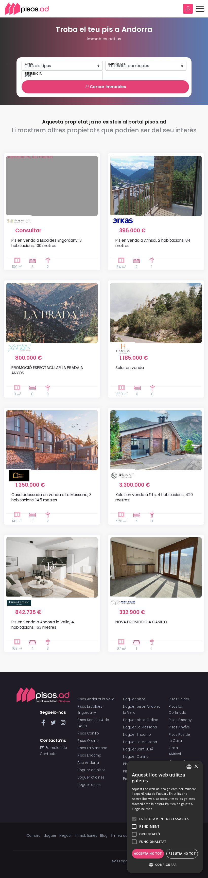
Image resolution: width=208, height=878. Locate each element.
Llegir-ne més (142, 809)
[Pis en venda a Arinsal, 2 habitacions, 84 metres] (156, 186)
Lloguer (50, 835)
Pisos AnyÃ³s (179, 727)
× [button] (196, 766)
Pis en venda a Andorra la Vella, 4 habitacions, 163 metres (42, 624)
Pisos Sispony (180, 720)
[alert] (165, 817)
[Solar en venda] (156, 313)
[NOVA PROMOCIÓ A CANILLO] (156, 567)
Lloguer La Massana (140, 727)
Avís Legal (120, 861)
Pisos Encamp (89, 755)
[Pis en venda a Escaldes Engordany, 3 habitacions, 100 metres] (52, 186)
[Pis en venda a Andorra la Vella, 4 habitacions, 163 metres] (52, 567)
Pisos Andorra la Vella (95, 699)
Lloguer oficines (91, 777)
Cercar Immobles (107, 87)
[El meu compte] (188, 9)
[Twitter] (54, 724)
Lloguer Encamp (137, 734)
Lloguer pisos (134, 699)
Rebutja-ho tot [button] (182, 853)
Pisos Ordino (88, 740)
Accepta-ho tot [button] (148, 853)
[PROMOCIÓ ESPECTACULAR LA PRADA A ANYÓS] (52, 313)
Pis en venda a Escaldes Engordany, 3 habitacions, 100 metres (46, 243)
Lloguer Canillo (136, 756)
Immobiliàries (86, 835)
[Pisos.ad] (43, 694)
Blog (104, 835)
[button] (165, 865)
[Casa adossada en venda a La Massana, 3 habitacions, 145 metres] (52, 440)
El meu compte (124, 835)
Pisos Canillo (88, 733)
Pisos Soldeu (179, 699)
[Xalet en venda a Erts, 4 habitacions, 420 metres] (156, 440)
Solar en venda (129, 367)
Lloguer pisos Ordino (140, 720)
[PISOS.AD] (27, 8)
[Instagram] (63, 724)
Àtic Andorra (88, 762)
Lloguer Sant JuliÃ (138, 749)
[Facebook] (44, 724)
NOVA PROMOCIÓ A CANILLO (141, 622)
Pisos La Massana (92, 748)
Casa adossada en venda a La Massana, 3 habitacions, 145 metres (51, 497)
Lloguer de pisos (91, 770)
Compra (33, 835)
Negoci (65, 835)
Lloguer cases (89, 784)
